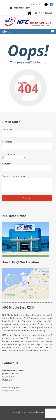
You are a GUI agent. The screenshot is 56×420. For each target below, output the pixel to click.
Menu (6, 31)
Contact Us (36, 4)
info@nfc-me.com (22, 7)
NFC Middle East (36, 412)
